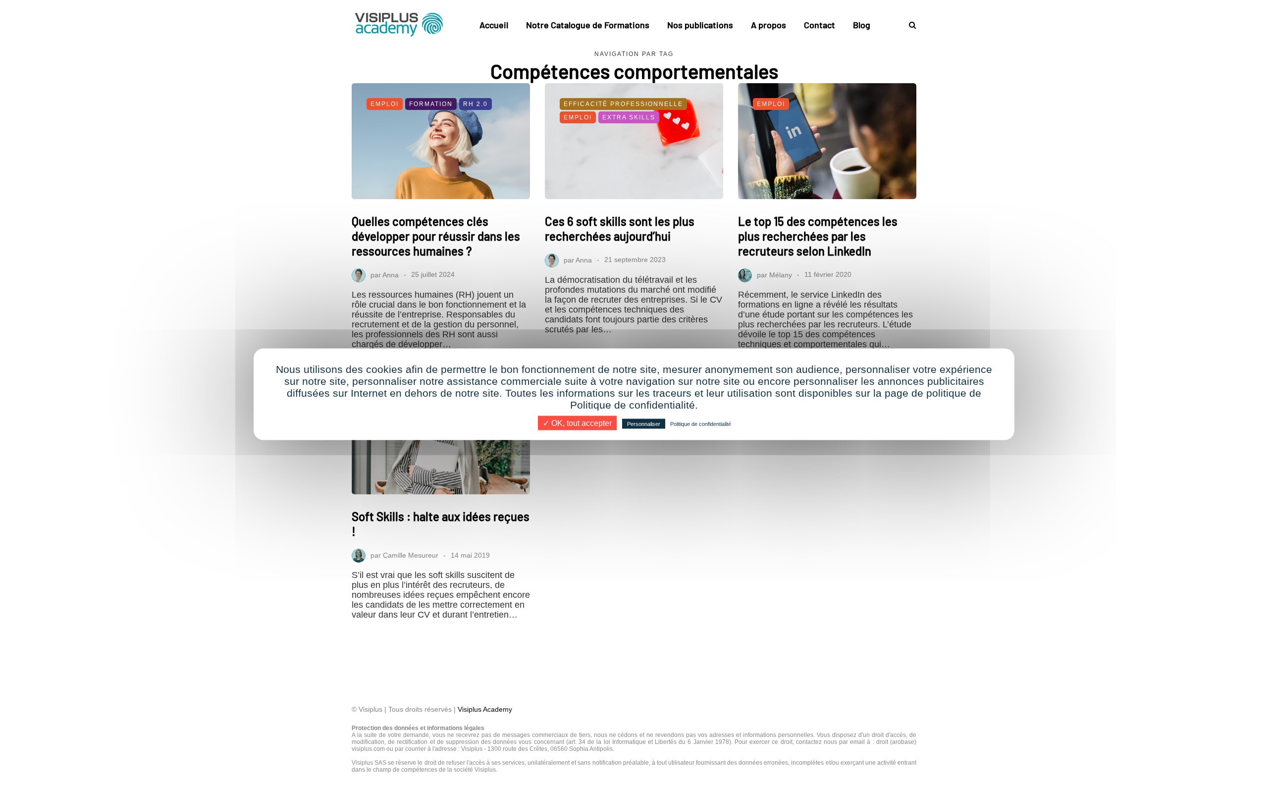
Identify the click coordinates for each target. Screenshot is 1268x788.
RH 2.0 (475, 104)
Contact (819, 24)
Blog (861, 24)
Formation (431, 104)
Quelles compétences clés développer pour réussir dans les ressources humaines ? (436, 236)
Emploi (384, 104)
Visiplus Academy (485, 709)
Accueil (493, 24)
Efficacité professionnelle (623, 104)
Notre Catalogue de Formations (587, 24)
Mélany (780, 274)
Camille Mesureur (410, 555)
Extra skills (628, 117)
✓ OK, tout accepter (577, 423)
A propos (768, 24)
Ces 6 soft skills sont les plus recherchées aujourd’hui (619, 228)
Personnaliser (643, 423)
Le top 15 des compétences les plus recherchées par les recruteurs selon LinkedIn (818, 236)
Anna (390, 274)
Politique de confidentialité (700, 423)
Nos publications (700, 24)
